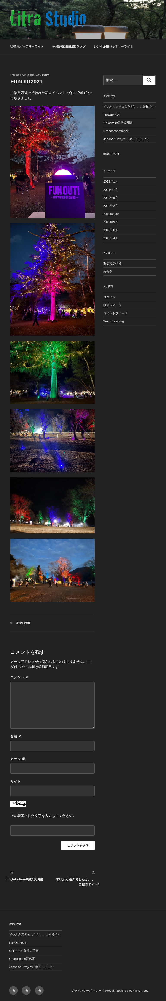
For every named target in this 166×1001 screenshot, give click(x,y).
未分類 (107, 271)
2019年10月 (111, 214)
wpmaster (42, 75)
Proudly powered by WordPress (126, 990)
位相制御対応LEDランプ (68, 46)
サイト (15, 781)
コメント (19, 677)
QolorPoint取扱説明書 (118, 122)
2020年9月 (110, 197)
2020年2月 (110, 205)
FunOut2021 (112, 114)
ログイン (109, 297)
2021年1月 (110, 189)
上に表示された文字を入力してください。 (43, 816)
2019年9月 (110, 222)
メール (17, 759)
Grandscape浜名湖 (116, 131)
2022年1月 (110, 181)
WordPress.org (113, 321)
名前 (16, 736)
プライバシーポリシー (86, 990)
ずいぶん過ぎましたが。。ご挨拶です (129, 106)
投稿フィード (112, 305)
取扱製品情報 (23, 623)
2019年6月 (110, 230)
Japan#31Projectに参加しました (125, 139)
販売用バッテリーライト (27, 46)
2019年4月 (110, 238)
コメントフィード (115, 313)
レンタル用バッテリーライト (113, 46)
